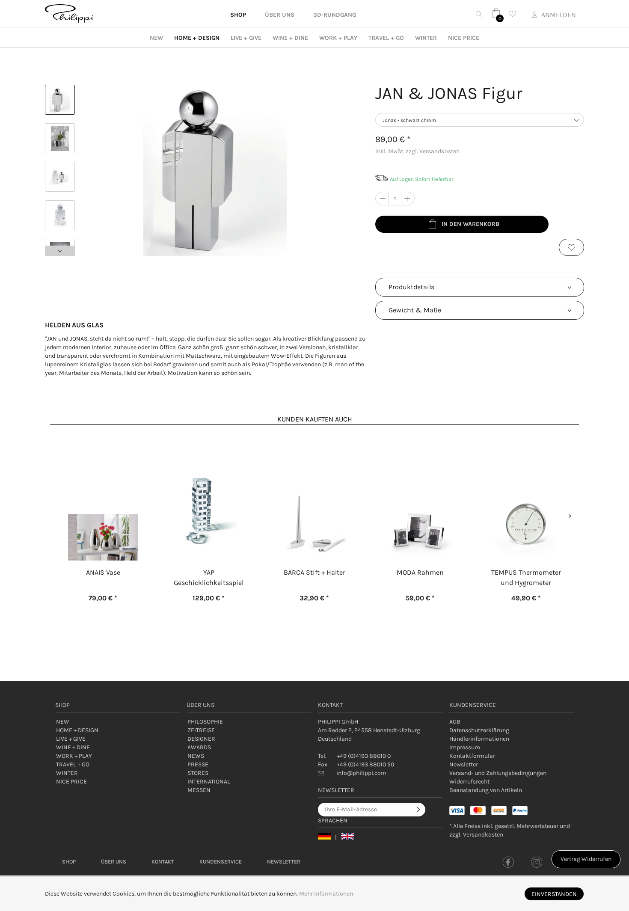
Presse (197, 764)
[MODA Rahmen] (420, 493)
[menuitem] (511, 722)
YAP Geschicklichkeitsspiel (208, 577)
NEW (156, 38)
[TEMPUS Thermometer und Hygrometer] (526, 493)
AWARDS (199, 747)
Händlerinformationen (479, 738)
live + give (246, 38)
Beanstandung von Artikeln (485, 790)
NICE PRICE (463, 38)
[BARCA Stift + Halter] (314, 493)
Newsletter (463, 764)
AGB (454, 721)
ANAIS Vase (103, 572)
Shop (69, 861)
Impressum (464, 747)
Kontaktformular (472, 756)
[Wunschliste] (515, 14)
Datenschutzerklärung (479, 730)
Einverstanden (554, 894)
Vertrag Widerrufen (586, 859)
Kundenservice (220, 861)
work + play (338, 38)
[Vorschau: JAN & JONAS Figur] (60, 100)
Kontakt (162, 861)
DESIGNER (201, 738)
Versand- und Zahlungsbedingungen (497, 773)
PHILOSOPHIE (205, 721)
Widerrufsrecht (469, 781)
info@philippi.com (361, 773)
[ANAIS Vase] (102, 493)
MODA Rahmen (420, 572)
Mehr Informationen (326, 893)
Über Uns (113, 861)
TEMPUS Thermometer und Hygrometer (526, 577)
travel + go (386, 38)
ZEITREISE (201, 730)
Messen (199, 790)
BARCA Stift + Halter (314, 572)
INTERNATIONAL (208, 781)
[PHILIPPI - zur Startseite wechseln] (69, 13)
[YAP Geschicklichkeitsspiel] (208, 493)
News (195, 756)
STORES (197, 773)
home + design (197, 38)
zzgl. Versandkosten (433, 151)
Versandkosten (483, 834)
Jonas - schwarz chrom (409, 120)
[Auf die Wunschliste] (571, 247)
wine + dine (290, 38)
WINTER (426, 38)
